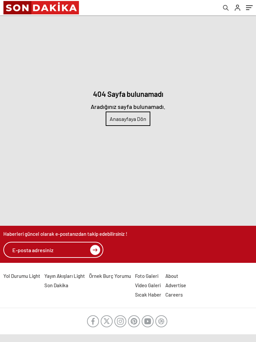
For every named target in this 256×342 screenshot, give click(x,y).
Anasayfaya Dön (128, 119)
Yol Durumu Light (21, 276)
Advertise (175, 285)
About (171, 276)
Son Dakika (56, 285)
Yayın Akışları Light (64, 276)
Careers (174, 295)
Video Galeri (148, 285)
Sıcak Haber (148, 295)
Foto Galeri (146, 276)
